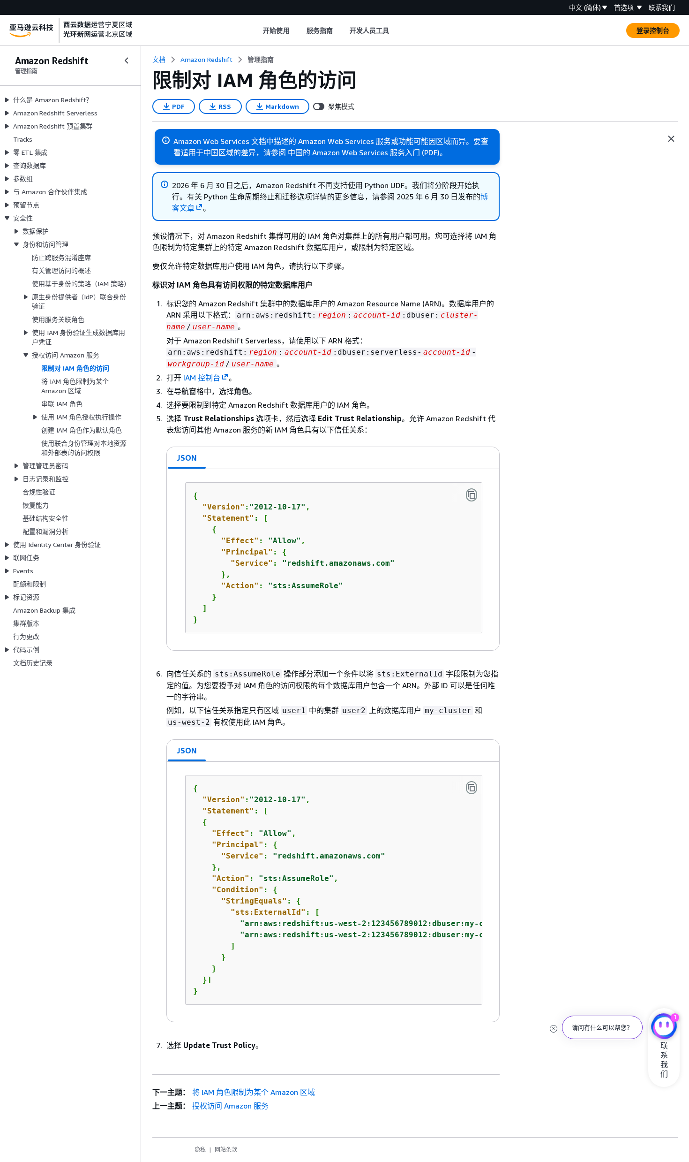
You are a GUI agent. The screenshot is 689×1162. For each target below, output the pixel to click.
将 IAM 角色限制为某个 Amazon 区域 (253, 1092)
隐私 (200, 1149)
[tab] (187, 458)
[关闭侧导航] (126, 60)
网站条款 (226, 1149)
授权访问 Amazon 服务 (230, 1105)
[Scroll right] (396, 30)
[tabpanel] (333, 559)
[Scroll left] (256, 30)
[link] (260, 59)
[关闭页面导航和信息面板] (671, 138)
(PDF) (431, 152)
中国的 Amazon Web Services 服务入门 (354, 152)
